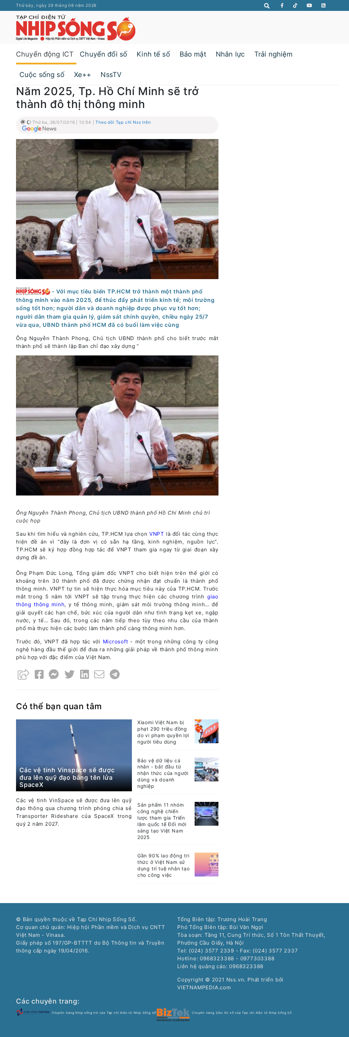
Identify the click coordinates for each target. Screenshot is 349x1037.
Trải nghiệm (273, 54)
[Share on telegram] (115, 674)
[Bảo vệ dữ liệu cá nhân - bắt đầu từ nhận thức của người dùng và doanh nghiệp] (206, 769)
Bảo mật (193, 54)
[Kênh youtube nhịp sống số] (309, 5)
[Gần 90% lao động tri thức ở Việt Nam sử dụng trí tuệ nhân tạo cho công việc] (206, 864)
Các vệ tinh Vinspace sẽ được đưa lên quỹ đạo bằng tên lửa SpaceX (67, 777)
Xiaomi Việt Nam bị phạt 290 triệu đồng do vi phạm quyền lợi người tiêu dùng (163, 732)
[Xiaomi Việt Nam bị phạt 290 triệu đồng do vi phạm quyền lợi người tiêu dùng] (206, 731)
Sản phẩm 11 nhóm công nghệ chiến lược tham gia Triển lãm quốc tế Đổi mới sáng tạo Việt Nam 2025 (161, 821)
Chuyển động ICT (45, 54)
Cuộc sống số (41, 75)
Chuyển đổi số (103, 54)
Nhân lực (230, 54)
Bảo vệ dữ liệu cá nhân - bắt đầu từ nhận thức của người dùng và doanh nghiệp (162, 773)
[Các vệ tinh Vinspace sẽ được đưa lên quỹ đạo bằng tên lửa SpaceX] (74, 755)
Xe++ (82, 75)
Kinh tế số (153, 54)
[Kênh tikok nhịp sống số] (295, 5)
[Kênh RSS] (324, 5)
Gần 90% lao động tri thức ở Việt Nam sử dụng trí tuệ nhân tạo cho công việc (163, 865)
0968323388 (246, 966)
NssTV (111, 75)
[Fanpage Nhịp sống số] (282, 5)
